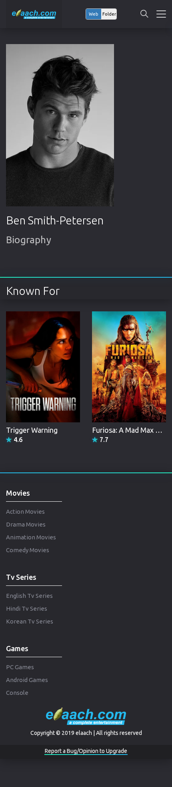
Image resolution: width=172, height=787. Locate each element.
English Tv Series (29, 595)
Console (17, 692)
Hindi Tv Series (26, 608)
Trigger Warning (32, 430)
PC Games (20, 667)
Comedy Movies (27, 550)
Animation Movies (31, 537)
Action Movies (25, 511)
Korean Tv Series (29, 621)
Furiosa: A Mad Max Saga (131, 430)
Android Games (27, 679)
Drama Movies (26, 524)
